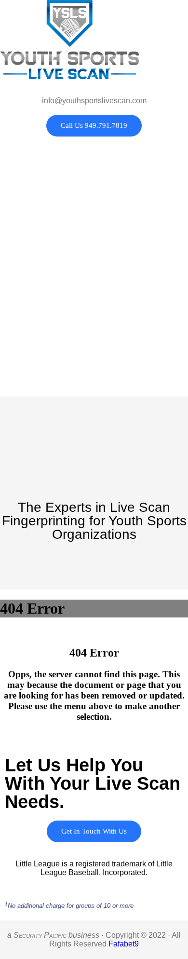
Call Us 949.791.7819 (94, 125)
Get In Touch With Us (94, 831)
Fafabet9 (123, 944)
